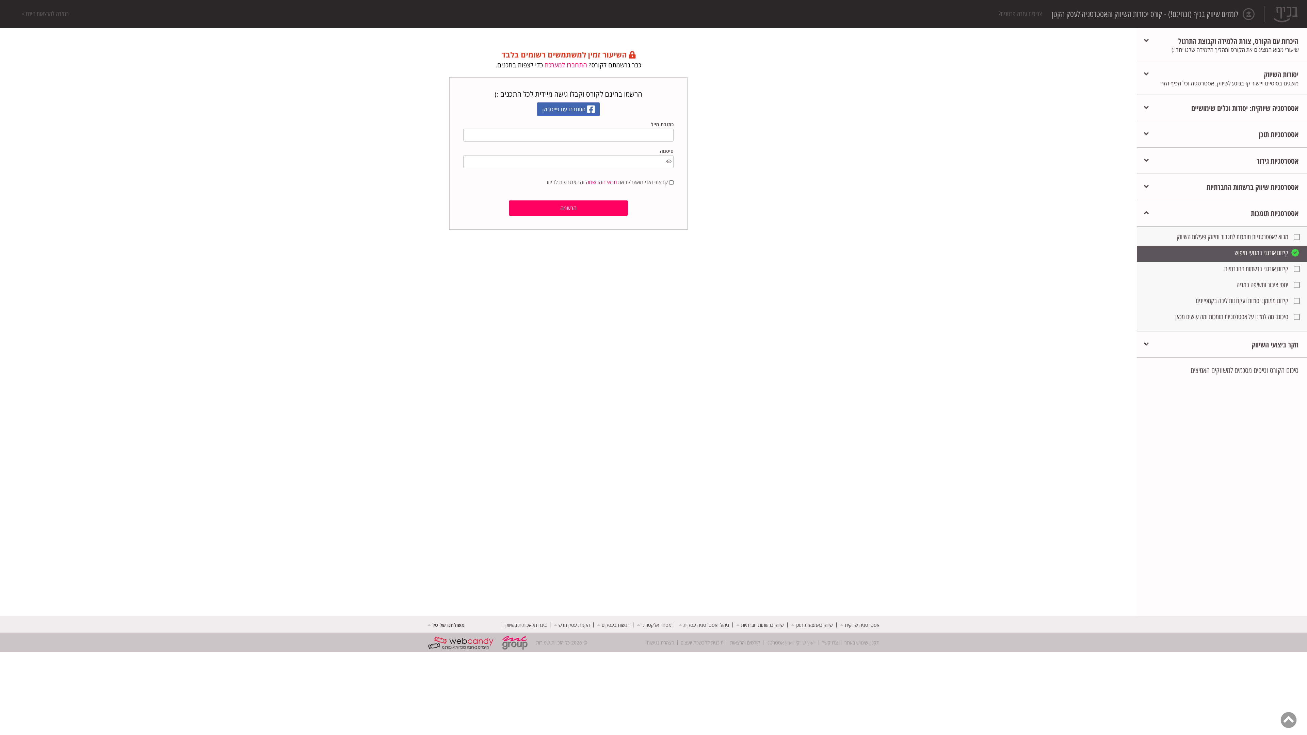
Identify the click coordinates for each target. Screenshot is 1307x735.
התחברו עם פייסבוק (563, 109)
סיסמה (667, 151)
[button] (1235, 44)
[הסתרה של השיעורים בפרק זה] (1146, 213)
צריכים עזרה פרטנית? (1020, 14)
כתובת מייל (662, 124)
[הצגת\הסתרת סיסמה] (669, 161)
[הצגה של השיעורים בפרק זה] (1146, 40)
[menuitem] (860, 625)
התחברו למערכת (566, 65)
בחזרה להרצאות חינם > (45, 14)
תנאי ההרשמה (601, 182)
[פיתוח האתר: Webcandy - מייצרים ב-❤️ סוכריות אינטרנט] (462, 643)
